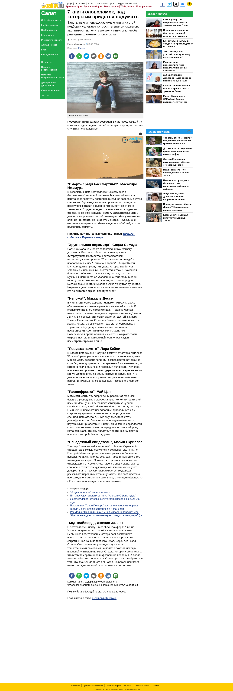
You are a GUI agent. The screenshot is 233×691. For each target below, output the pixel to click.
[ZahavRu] (175, 4)
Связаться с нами (50, 90)
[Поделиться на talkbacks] (115, 56)
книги (73, 39)
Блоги (44, 49)
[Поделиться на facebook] (72, 56)
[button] (140, 134)
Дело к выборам (93, 6)
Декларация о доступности (48, 84)
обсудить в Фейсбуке (104, 598)
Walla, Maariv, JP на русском (136, 6)
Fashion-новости (49, 25)
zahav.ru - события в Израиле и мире (101, 235)
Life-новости (47, 35)
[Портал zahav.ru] (182, 4)
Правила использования (49, 68)
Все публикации (49, 54)
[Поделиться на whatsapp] (79, 56)
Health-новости (49, 30)
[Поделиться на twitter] (86, 56)
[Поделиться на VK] (108, 56)
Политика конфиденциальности (52, 76)
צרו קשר (45, 95)
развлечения (84, 39)
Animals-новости (49, 44)
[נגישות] (189, 4)
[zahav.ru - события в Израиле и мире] (169, 4)
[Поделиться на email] (94, 56)
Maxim (81, 48)
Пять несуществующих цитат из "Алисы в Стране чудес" (103, 495)
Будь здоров (111, 6)
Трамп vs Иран (74, 6)
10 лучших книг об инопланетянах (90, 492)
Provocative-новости (51, 40)
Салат (48, 13)
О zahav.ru (46, 62)
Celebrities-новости (51, 20)
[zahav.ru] (162, 4)
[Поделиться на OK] (101, 56)
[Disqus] (105, 639)
